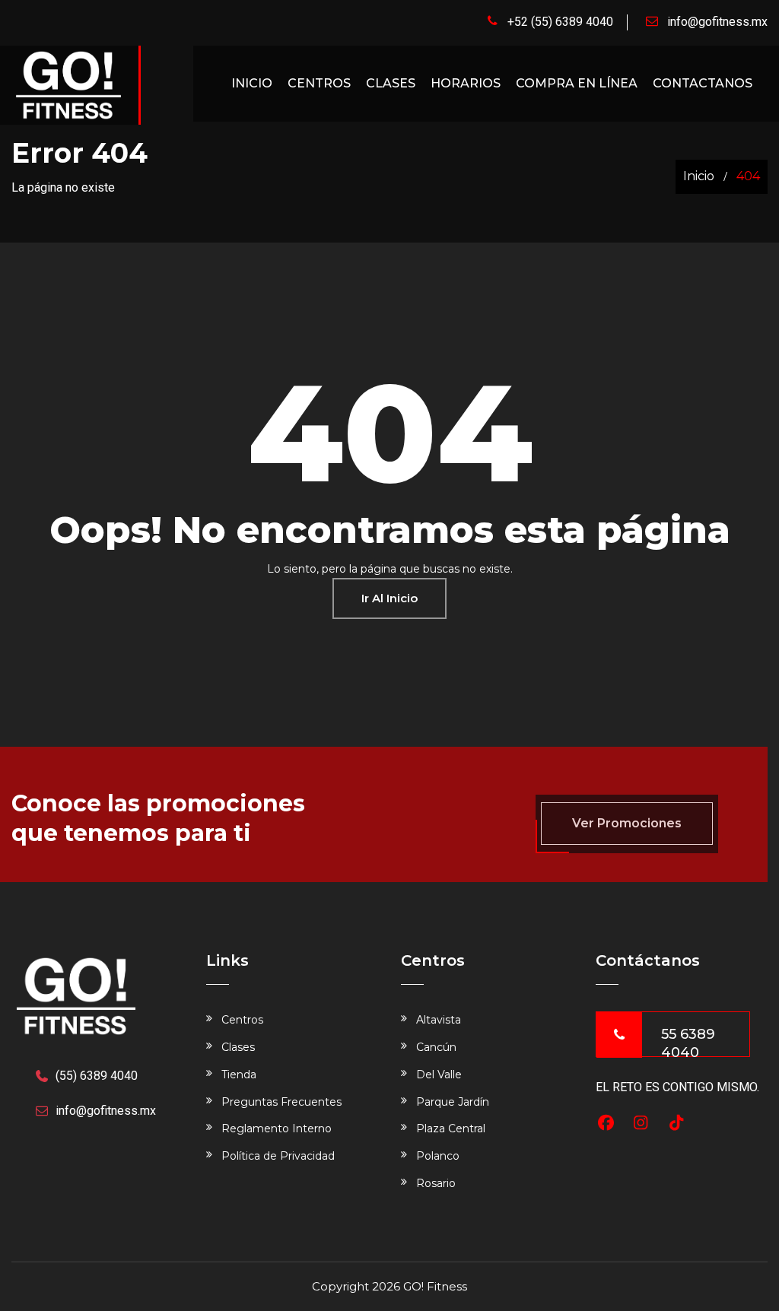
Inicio (251, 83)
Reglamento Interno (276, 1128)
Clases (390, 83)
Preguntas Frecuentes (281, 1102)
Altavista (438, 1020)
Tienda (238, 1074)
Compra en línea (577, 83)
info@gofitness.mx (717, 21)
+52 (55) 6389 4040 (560, 21)
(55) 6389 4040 (97, 1075)
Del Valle (439, 1074)
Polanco (437, 1156)
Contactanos (702, 83)
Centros (319, 83)
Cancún (436, 1047)
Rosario (436, 1183)
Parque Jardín (452, 1102)
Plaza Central (450, 1128)
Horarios (466, 83)
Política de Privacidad (278, 1156)
